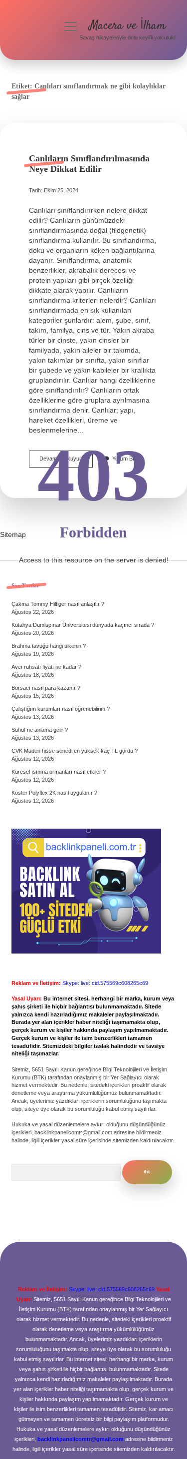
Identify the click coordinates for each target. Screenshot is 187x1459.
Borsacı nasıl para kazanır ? (45, 688)
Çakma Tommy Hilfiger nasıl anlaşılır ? (57, 604)
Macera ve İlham (127, 25)
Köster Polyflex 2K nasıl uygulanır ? (54, 793)
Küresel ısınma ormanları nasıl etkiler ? (58, 772)
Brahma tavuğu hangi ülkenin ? (48, 646)
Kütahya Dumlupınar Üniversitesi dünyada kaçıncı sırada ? (82, 625)
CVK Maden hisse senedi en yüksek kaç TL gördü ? (74, 751)
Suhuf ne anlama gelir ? (39, 730)
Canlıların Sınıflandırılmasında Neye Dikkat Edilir (89, 163)
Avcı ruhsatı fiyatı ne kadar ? (46, 667)
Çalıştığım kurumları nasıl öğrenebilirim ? (60, 709)
